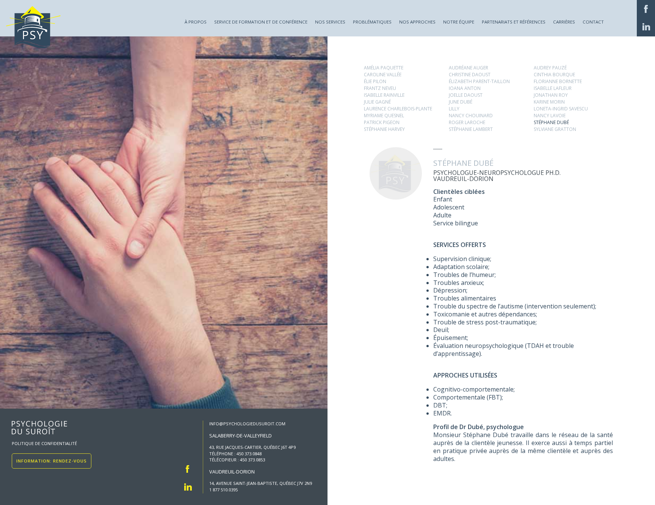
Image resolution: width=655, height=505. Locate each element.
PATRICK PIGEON (382, 122)
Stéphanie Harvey (384, 129)
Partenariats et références (513, 22)
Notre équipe (458, 22)
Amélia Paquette (383, 68)
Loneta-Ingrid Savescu (561, 108)
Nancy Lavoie (550, 115)
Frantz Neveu (380, 88)
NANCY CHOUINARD (471, 115)
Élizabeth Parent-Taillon (479, 81)
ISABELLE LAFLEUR (553, 88)
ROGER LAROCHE (467, 122)
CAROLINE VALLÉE (382, 74)
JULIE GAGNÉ (377, 102)
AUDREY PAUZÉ (550, 68)
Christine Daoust (469, 74)
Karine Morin (549, 102)
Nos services (330, 22)
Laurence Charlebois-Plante (398, 108)
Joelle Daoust (466, 95)
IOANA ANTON (465, 88)
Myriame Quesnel (384, 115)
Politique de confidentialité (44, 443)
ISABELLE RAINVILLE (384, 95)
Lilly (454, 108)
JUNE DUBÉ (460, 102)
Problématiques (372, 22)
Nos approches (417, 22)
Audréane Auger (468, 68)
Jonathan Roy (551, 95)
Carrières (564, 22)
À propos (196, 22)
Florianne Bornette (558, 81)
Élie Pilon (375, 81)
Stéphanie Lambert (471, 129)
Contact (593, 22)
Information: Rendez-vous (51, 461)
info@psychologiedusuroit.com (247, 423)
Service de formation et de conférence (260, 22)
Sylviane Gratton (555, 129)
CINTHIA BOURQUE (554, 74)
